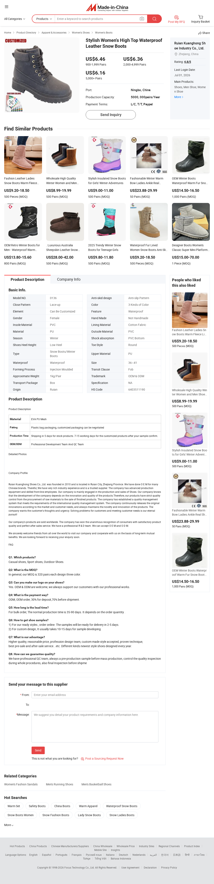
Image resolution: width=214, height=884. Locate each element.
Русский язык (94, 854)
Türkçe (86, 858)
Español (46, 854)
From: (24, 695)
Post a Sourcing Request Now (102, 758)
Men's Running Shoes (59, 784)
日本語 (177, 854)
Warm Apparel (88, 806)
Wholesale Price (126, 846)
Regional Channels (169, 846)
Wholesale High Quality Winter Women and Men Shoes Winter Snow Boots (189, 392)
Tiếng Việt (100, 858)
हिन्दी (187, 854)
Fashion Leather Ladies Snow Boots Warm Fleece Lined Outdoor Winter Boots (190, 332)
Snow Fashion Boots (55, 815)
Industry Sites (146, 846)
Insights (115, 850)
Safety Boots (37, 806)
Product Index (192, 846)
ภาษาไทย (199, 854)
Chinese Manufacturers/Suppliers (70, 846)
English (33, 854)
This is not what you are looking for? (55, 758)
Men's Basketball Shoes (96, 784)
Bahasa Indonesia (121, 858)
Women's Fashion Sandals (21, 784)
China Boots (62, 806)
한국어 (165, 854)
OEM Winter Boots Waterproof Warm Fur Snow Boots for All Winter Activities (189, 572)
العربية (153, 854)
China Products (38, 846)
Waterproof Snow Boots (121, 806)
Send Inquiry (110, 114)
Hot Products (17, 846)
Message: (22, 714)
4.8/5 (187, 61)
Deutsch (123, 854)
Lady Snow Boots (89, 815)
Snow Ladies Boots (122, 815)
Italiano (110, 854)
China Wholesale (102, 846)
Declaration (150, 867)
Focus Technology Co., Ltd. (79, 867)
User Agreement (130, 867)
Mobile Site (100, 850)
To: (27, 705)
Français (77, 854)
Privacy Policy (169, 867)
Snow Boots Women (21, 815)
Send (38, 750)
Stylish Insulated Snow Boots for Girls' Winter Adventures (189, 452)
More (177, 97)
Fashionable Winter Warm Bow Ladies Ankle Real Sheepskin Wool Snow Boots (189, 512)
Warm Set (14, 806)
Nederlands (138, 854)
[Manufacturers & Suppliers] (107, 7)
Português (61, 854)
